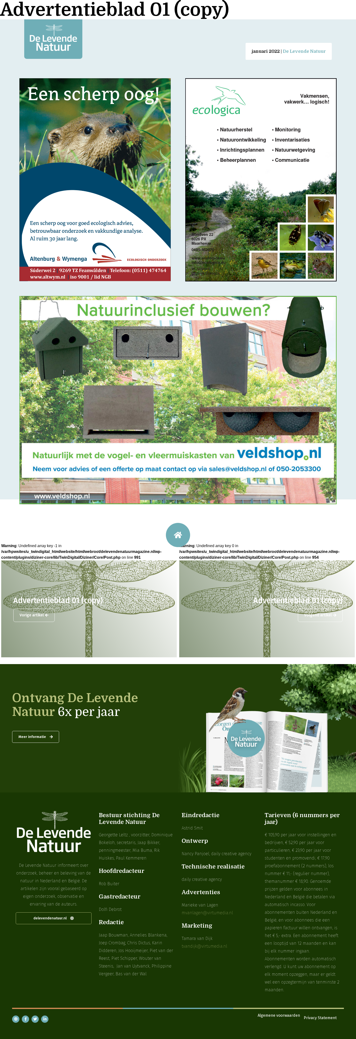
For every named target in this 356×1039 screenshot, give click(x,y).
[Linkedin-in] (44, 1019)
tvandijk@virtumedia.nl (204, 946)
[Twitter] (35, 1019)
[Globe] (15, 1019)
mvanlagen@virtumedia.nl (207, 912)
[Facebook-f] (25, 1019)
